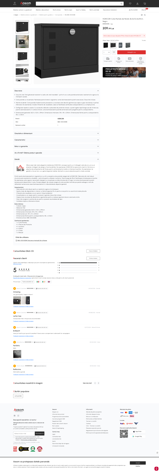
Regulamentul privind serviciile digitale (97, 430)
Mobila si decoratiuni (42, 10)
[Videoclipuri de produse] (22, 41)
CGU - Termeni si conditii (93, 426)
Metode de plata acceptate (94, 412)
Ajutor (54, 441)
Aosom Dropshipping (58, 428)
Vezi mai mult (87, 383)
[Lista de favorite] (130, 4)
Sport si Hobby (81, 10)
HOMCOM (61, 118)
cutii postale (18, 396)
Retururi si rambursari (92, 416)
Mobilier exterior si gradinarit (22, 10)
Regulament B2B (57, 421)
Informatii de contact (58, 414)
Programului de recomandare (60, 416)
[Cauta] (121, 4)
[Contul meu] (137, 4)
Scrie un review (93, 258)
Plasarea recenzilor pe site (93, 428)
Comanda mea (56, 436)
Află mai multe (17, 264)
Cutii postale (58, 15)
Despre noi (55, 412)
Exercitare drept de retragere (60, 443)
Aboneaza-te (40, 433)
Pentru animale (94, 10)
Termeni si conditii (91, 421)
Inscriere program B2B (58, 419)
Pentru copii (68, 10)
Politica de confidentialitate (29, 440)
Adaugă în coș (131, 52)
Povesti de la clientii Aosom (60, 423)
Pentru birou (57, 10)
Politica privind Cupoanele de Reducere (97, 433)
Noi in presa (55, 426)
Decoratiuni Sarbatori (110, 10)
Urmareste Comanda (58, 446)
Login (53, 434)
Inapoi (16, 15)
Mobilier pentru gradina (46, 15)
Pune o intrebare (93, 251)
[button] (56, 90)
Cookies (88, 423)
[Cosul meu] (145, 4)
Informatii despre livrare (93, 414)
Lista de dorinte (56, 439)
